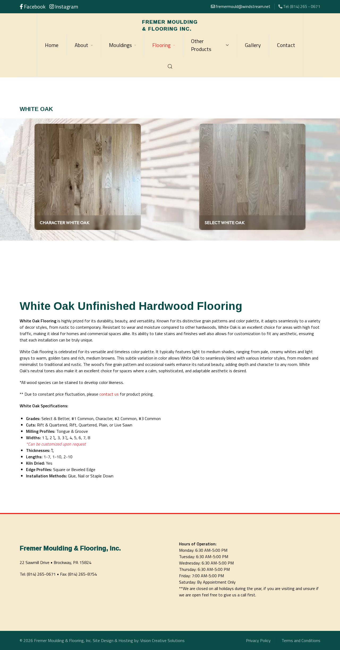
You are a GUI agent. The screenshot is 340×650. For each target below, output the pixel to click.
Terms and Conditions (301, 640)
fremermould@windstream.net (242, 6)
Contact (286, 45)
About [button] (81, 45)
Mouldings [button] (120, 45)
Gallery (253, 45)
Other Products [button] (201, 45)
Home (51, 45)
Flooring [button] (161, 45)
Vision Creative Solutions (162, 640)
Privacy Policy (258, 640)
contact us (109, 394)
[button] (170, 66)
